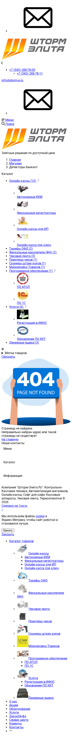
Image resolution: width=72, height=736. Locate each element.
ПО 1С (29, 666)
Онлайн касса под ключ (42, 568)
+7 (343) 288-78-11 (30, 73)
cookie (40, 516)
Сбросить (8, 357)
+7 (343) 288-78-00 (22, 70)
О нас (13, 701)
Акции (13, 705)
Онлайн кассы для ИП (40, 564)
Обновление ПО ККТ (39, 685)
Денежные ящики (41, 698)
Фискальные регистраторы (44, 561)
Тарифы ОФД (37, 580)
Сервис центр (18, 720)
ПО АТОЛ (31, 662)
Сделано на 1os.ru (14, 506)
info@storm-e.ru (12, 80)
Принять (8, 530)
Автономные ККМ (37, 557)
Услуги (33, 678)
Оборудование (19, 709)
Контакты (16, 727)
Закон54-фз (17, 716)
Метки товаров (16, 353)
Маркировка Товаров (44, 646)
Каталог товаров (21, 541)
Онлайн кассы (38, 553)
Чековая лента (39, 609)
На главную (10, 439)
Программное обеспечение (47, 658)
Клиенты (15, 723)
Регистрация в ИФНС (40, 682)
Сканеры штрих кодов (44, 633)
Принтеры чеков (40, 621)
